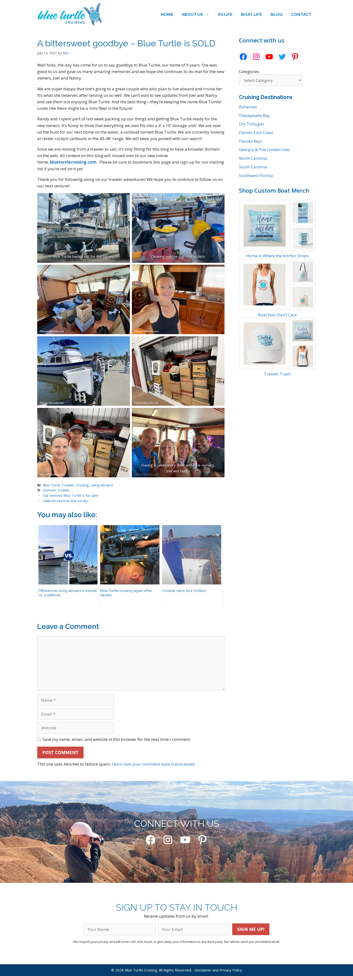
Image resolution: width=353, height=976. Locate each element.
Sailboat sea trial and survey (65, 500)
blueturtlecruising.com (73, 162)
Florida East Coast (256, 132)
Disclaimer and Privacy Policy (218, 970)
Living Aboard (102, 485)
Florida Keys (250, 141)
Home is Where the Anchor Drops (277, 255)
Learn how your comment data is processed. (153, 764)
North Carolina (253, 158)
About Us (192, 14)
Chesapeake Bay (254, 115)
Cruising (82, 485)
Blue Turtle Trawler (58, 485)
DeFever (49, 490)
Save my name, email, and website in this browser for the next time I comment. (117, 739)
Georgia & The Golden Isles (264, 149)
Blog (276, 14)
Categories (249, 71)
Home (167, 14)
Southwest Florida (256, 175)
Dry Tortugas (251, 124)
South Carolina (253, 167)
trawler (64, 490)
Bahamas (248, 107)
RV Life (225, 14)
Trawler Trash (277, 374)
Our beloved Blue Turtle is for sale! (70, 495)
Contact (301, 14)
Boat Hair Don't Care (277, 315)
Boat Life (251, 14)
